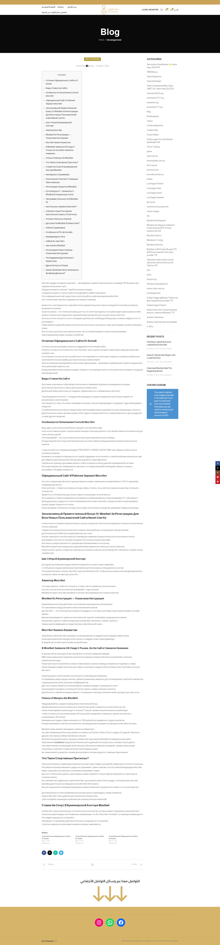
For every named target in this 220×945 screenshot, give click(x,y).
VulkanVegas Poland (156, 305)
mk (148, 216)
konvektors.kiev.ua (155, 174)
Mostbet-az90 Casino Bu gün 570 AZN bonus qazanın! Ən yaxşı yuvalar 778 (162, 252)
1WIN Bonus (152, 72)
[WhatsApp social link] (55, 852)
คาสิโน (150, 326)
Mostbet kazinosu (155, 245)
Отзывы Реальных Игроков (58, 219)
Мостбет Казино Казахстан (58, 142)
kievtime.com (153, 170)
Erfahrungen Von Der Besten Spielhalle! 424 (160, 140)
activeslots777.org (155, 98)
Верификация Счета (55, 237)
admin (92, 66)
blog (149, 111)
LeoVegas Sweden (155, 197)
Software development (157, 284)
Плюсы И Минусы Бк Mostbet (59, 158)
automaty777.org (154, 107)
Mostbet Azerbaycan (156, 220)
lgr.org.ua (151, 202)
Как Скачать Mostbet (55, 245)
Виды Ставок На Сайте (56, 88)
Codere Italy (152, 130)
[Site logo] (110, 9)
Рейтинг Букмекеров (55, 228)
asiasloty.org (152, 102)
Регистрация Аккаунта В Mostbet (61, 187)
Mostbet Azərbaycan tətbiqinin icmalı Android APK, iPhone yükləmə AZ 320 (161, 228)
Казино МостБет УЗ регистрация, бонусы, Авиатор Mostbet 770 (162, 311)
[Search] (161, 9)
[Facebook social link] (44, 852)
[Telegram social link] (61, 852)
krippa (149, 179)
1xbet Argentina (154, 76)
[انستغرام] (99, 922)
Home (101, 40)
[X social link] (49, 852)
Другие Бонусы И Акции (57, 265)
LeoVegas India (154, 188)
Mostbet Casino (154, 235)
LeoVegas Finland (155, 183)
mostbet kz (59, 742)
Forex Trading (153, 147)
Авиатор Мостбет (54, 130)
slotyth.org (152, 279)
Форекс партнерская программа (162, 322)
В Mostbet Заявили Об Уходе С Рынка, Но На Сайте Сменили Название (60, 150)
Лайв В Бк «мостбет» (55, 241)
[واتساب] (110, 922)
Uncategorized (114, 40)
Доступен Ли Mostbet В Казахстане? (63, 223)
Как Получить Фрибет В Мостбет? (61, 207)
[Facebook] (121, 922)
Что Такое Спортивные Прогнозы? (62, 162)
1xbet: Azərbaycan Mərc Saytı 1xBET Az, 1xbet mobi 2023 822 (160, 87)
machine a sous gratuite (157, 207)
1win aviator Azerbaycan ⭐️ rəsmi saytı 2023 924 (162, 65)
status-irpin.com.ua (155, 288)
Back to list (92, 864)
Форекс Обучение (155, 317)
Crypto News (152, 135)
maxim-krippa (153, 211)
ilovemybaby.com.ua (156, 161)
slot (148, 270)
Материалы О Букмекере (57, 174)
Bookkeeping (153, 116)
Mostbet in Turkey (155, 240)
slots (149, 275)
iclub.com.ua (152, 156)
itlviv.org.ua (152, 165)
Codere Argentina (155, 125)
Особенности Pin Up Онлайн (59, 232)
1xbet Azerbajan (154, 81)
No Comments (166, 349)
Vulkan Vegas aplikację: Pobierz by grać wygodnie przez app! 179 (162, 299)
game (149, 151)
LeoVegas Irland (154, 193)
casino (150, 121)
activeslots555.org (155, 93)
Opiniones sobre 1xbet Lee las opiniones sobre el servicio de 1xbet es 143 (160, 263)
